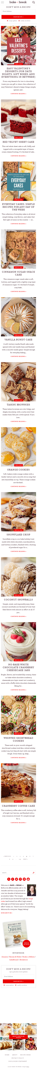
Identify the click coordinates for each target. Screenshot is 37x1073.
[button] (12, 21)
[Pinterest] (20, 879)
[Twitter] (16, 879)
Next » (25, 859)
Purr (28, 1066)
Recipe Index (25, 1055)
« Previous (7, 856)
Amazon (5, 957)
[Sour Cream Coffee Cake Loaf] (6, 1043)
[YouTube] (28, 879)
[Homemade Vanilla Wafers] (18, 1029)
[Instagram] (24, 879)
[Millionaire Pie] (6, 1029)
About (14, 1055)
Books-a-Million (28, 957)
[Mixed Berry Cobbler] (31, 1043)
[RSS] (9, 879)
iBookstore (24, 960)
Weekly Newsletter (25, 20)
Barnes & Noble (15, 957)
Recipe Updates (13, 20)
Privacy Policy (18, 1058)
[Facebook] (12, 879)
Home (7, 1055)
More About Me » (6, 913)
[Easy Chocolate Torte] (18, 1043)
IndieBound (13, 960)
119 (20, 859)
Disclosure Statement (17, 1061)
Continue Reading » (18, 93)
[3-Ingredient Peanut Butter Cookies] (31, 1029)
